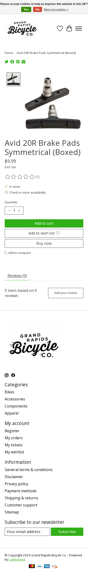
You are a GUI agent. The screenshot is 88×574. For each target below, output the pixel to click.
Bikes (9, 392)
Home (9, 53)
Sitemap (12, 512)
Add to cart (44, 223)
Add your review (65, 293)
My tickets (14, 445)
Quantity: (11, 202)
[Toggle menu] (78, 28)
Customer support (21, 505)
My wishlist (14, 452)
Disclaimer (14, 476)
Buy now (44, 243)
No (37, 9)
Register (12, 430)
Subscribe (67, 531)
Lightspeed (17, 559)
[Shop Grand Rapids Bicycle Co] (22, 28)
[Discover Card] (54, 566)
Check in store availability (27, 192)
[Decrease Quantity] (9, 211)
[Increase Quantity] (19, 211)
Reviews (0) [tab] (17, 275)
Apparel (12, 413)
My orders (14, 437)
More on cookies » (56, 9)
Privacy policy (16, 483)
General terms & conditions (29, 469)
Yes (26, 9)
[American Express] (47, 566)
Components (16, 406)
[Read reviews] (20, 177)
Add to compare (19, 253)
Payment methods (21, 490)
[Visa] (39, 566)
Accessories (15, 399)
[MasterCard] (32, 566)
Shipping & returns (21, 498)
